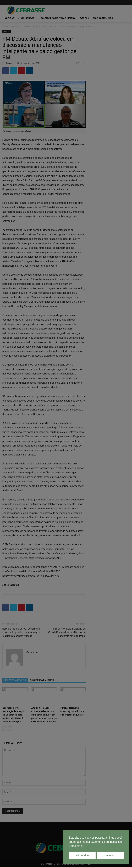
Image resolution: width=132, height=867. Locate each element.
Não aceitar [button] (82, 855)
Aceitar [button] (110, 855)
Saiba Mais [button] (75, 845)
